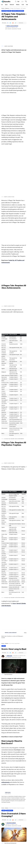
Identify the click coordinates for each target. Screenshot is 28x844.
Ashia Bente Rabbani (11, 822)
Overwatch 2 (9, 810)
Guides (9, 10)
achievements (5, 782)
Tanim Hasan (9, 655)
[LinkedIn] (26, 632)
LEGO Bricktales (6, 605)
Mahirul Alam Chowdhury (12, 25)
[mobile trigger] (25, 1)
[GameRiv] (6, 1)
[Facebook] (24, 632)
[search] (16, 1)
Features (4, 10)
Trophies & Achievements (17, 10)
